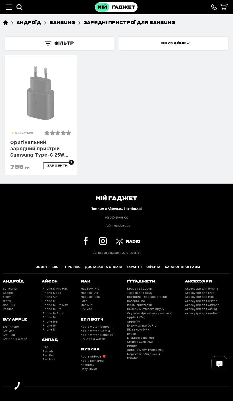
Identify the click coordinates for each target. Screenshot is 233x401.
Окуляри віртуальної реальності (150, 313)
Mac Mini (87, 305)
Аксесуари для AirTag (201, 309)
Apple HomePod (92, 361)
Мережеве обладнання (143, 354)
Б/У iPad (9, 335)
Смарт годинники (140, 342)
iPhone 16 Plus (52, 313)
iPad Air (47, 351)
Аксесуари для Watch (201, 301)
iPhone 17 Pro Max (55, 288)
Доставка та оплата (103, 267)
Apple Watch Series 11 (97, 327)
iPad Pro (48, 355)
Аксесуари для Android (202, 313)
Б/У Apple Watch (15, 339)
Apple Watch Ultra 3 (95, 331)
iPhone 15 (49, 325)
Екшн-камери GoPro (141, 325)
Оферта (153, 267)
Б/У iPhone (11, 327)
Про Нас (72, 267)
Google (8, 293)
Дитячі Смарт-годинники (145, 350)
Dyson (131, 334)
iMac (84, 301)
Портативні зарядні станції (147, 297)
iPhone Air (49, 297)
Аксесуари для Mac (199, 297)
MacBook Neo (90, 297)
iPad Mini (48, 359)
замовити (57, 165)
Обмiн (41, 267)
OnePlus (9, 305)
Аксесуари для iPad (200, 293)
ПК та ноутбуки (138, 329)
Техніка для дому (140, 293)
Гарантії (134, 267)
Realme (8, 309)
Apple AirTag (136, 317)
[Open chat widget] (219, 364)
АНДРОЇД (28, 22)
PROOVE (132, 346)
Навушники (89, 369)
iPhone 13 (49, 329)
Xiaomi (7, 297)
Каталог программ (182, 267)
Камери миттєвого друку (145, 309)
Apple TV (133, 321)
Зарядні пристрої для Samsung (129, 22)
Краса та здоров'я (140, 288)
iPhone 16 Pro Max (55, 305)
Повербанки (136, 301)
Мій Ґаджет (116, 198)
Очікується (24, 133)
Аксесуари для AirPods (202, 305)
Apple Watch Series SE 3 (98, 335)
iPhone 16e (49, 321)
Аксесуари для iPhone (201, 288)
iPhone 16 (49, 317)
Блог (56, 267)
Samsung (62, 22)
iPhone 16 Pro (51, 309)
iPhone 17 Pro (51, 293)
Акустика (87, 365)
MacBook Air (89, 293)
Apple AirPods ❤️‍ (93, 356)
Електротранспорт (140, 338)
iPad (45, 347)
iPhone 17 (48, 301)
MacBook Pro (90, 288)
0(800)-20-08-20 (116, 217)
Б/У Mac (8, 331)
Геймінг (132, 358)
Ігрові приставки (139, 305)
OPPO (7, 301)
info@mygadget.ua (116, 225)
